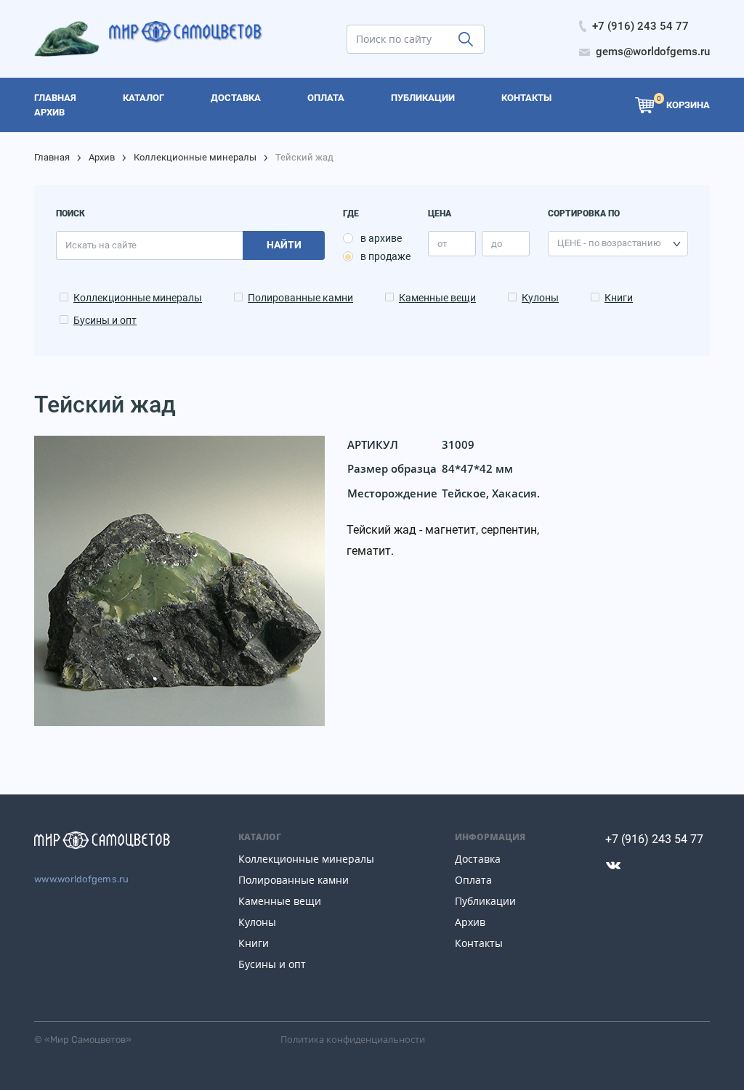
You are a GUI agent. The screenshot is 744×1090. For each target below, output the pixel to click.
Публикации (485, 901)
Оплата (473, 880)
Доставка (478, 859)
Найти (284, 245)
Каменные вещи (437, 298)
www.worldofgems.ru (81, 879)
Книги (618, 298)
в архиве (381, 238)
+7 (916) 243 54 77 (654, 839)
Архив (102, 157)
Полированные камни (300, 298)
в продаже (385, 256)
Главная (52, 157)
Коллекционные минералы (195, 157)
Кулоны (540, 298)
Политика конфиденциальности (352, 1039)
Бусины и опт (105, 320)
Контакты (479, 943)
